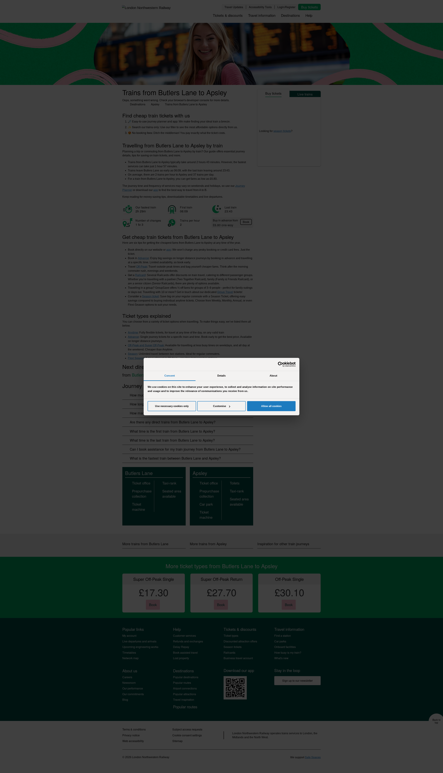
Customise (219, 406)
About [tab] (273, 375)
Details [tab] (221, 375)
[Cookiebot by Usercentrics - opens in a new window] (280, 364)
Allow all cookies (271, 406)
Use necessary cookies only (172, 406)
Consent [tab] (169, 375)
